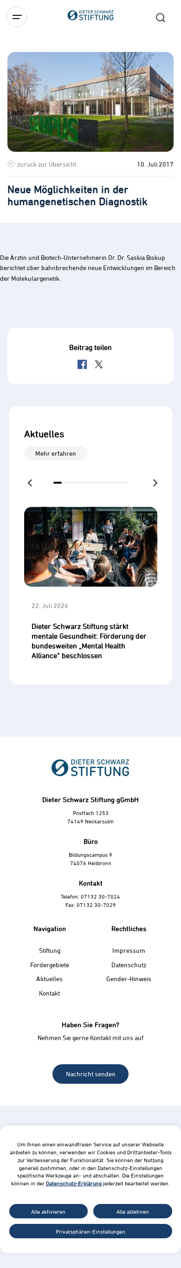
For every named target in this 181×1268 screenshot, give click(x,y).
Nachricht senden (91, 1074)
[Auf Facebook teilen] (82, 364)
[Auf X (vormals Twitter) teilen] (98, 364)
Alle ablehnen (132, 1211)
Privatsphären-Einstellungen (90, 1231)
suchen (160, 17)
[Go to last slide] (30, 482)
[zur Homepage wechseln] (90, 67)
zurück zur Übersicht (46, 164)
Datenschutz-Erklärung (74, 1183)
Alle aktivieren (48, 1211)
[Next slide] (154, 482)
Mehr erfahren (55, 453)
